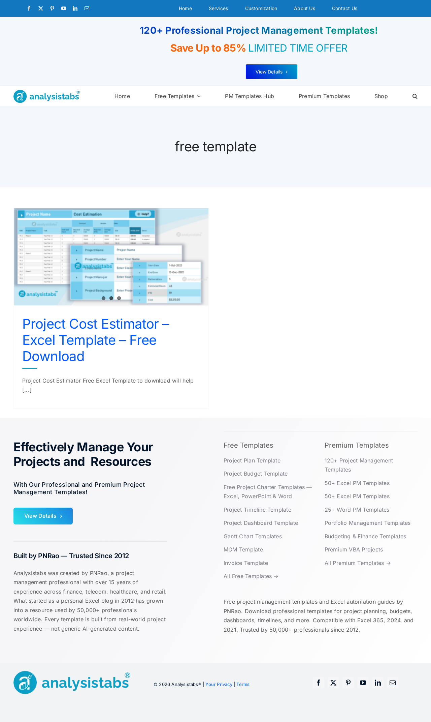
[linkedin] (75, 8)
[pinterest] (52, 8)
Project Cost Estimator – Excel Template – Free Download (95, 339)
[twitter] (40, 8)
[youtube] (63, 8)
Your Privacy (218, 684)
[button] (415, 96)
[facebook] (29, 8)
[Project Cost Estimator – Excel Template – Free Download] (111, 256)
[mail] (87, 8)
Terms (243, 684)
